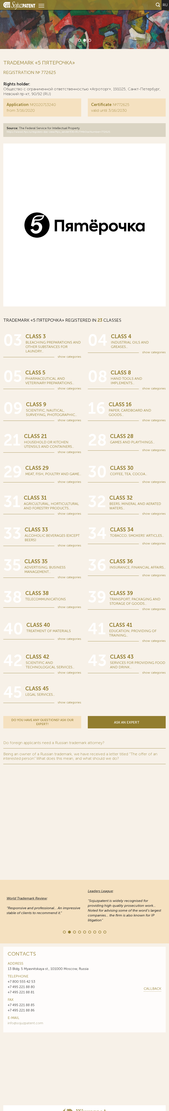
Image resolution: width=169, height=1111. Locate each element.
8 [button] (99, 932)
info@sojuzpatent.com (25, 1023)
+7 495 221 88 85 (21, 1005)
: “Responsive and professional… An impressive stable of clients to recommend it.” (43, 905)
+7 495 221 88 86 (21, 1010)
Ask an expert (127, 722)
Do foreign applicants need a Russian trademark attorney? (53, 742)
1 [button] (79, 40)
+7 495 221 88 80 (21, 987)
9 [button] (104, 932)
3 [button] (89, 40)
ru (165, 4)
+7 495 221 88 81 (21, 992)
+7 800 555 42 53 (21, 981)
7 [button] (94, 932)
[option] (84, 24)
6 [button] (89, 932)
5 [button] (84, 932)
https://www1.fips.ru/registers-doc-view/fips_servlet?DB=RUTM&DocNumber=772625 (58, 131)
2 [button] (84, 40)
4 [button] (79, 932)
